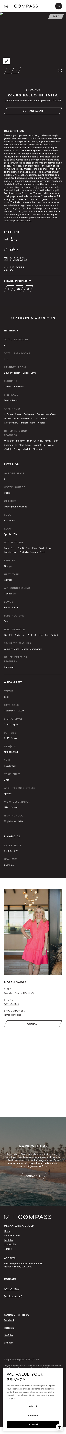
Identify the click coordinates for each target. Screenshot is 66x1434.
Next (16, 70)
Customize (33, 1415)
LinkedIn (8, 1342)
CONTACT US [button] (33, 1176)
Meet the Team (12, 1235)
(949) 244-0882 (11, 1004)
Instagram (9, 1327)
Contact (33, 1023)
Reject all (33, 1406)
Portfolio (8, 1240)
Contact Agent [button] (33, 111)
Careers (8, 1248)
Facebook (9, 1320)
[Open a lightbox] (6, 61)
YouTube (8, 1335)
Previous (9, 70)
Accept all (33, 1424)
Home (7, 1231)
